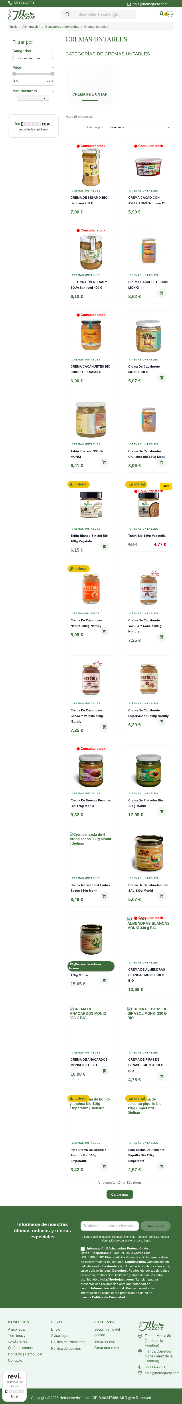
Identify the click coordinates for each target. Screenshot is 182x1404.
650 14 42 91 (155, 1367)
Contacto (15, 1360)
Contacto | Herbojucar (25, 1354)
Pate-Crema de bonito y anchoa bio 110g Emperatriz (89, 1155)
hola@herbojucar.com (150, 4)
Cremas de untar (90, 94)
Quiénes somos (20, 1348)
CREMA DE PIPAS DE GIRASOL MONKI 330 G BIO (145, 1065)
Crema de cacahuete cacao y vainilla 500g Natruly (87, 716)
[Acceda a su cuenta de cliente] (161, 20)
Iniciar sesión (104, 1341)
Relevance (140, 127)
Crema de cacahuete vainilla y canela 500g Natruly (145, 626)
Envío (55, 1329)
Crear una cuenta (108, 1348)
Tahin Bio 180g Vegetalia (147, 535)
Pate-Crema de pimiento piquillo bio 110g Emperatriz (146, 1155)
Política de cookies (66, 1348)
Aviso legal (17, 1329)
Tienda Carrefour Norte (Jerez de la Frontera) (159, 1356)
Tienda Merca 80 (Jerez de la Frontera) (158, 1340)
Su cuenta (104, 1322)
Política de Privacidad (108, 1297)
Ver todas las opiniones (33, 129)
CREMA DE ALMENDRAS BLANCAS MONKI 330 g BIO (146, 975)
